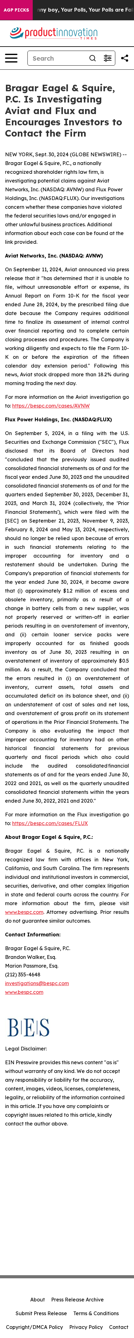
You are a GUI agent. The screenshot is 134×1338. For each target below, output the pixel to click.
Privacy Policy (86, 1327)
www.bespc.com (24, 992)
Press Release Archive (77, 1299)
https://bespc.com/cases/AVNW (51, 406)
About (37, 1299)
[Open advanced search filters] (107, 58)
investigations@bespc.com (37, 983)
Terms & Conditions (96, 1313)
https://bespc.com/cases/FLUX (50, 823)
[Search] (92, 58)
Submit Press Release (41, 1313)
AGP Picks (16, 10)
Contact (118, 1327)
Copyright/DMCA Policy (34, 1327)
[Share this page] (124, 58)
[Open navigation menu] (11, 58)
